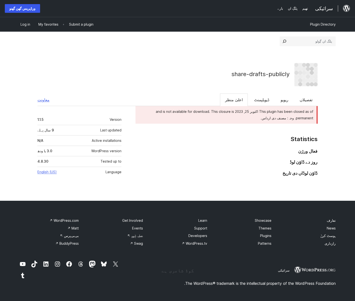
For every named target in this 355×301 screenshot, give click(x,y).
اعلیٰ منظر (234, 99)
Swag (136, 243)
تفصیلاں (306, 99)
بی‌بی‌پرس (69, 236)
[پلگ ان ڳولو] (284, 41)
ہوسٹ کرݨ (328, 236)
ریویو (284, 99)
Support (200, 228)
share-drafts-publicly (260, 74)
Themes (264, 228)
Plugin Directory (323, 24)
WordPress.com (64, 220)
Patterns (264, 243)
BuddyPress (67, 243)
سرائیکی (284, 270)
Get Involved (132, 220)
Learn (202, 220)
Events (137, 228)
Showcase (263, 220)
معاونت (43, 99)
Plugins (265, 236)
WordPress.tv (194, 243)
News (331, 228)
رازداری (330, 243)
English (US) (47, 172)
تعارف (331, 220)
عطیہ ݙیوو (135, 236)
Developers (197, 236)
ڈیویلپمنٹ (261, 99)
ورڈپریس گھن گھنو (22, 8)
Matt (73, 228)
